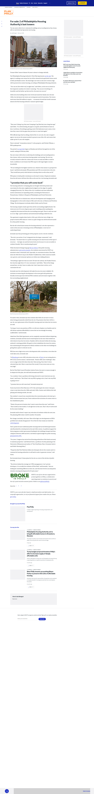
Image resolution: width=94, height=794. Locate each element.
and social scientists (24, 250)
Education (40, 3)
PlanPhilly (30, 507)
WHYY (8, 3)
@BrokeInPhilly (44, 481)
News (17, 3)
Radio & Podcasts (24, 3)
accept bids (21, 149)
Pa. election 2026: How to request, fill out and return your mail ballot (72, 81)
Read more (14, 599)
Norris (42, 357)
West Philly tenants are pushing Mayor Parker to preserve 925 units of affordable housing (41, 573)
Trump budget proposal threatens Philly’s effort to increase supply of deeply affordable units (41, 554)
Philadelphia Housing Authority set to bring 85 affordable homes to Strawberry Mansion (41, 534)
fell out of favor (33, 248)
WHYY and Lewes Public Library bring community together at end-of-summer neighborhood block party (72, 66)
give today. (13, 497)
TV (29, 3)
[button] (7, 791)
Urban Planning (8, 7)
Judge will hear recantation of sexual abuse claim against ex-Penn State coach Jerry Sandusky (72, 74)
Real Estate (35, 7)
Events (35, 3)
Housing (29, 7)
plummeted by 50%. (16, 436)
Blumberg (15, 357)
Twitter (18, 486)
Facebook (16, 486)
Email (21, 486)
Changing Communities (19, 7)
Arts (32, 3)
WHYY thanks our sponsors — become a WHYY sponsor (32, 121)
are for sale (48, 76)
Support (45, 3)
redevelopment (14, 423)
